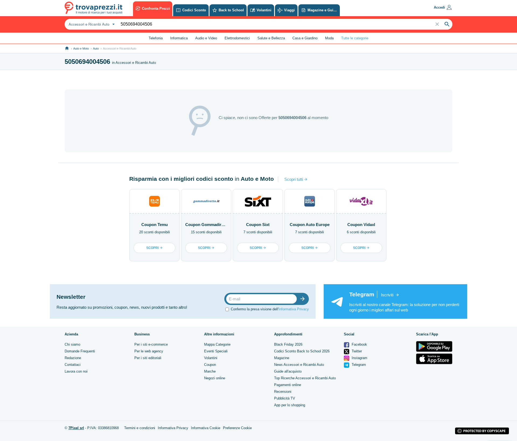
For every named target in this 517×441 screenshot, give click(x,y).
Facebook (359, 344)
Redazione (73, 358)
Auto (96, 48)
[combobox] (91, 24)
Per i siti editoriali (147, 358)
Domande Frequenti (80, 351)
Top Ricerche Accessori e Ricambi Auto (305, 378)
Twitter (356, 351)
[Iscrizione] (304, 299)
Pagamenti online (287, 385)
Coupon (210, 365)
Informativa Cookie (205, 428)
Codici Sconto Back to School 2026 (302, 351)
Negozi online (214, 378)
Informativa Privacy (293, 309)
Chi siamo (72, 344)
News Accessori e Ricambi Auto (299, 365)
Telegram (358, 365)
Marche (210, 371)
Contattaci (73, 365)
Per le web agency (148, 351)
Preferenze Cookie (237, 428)
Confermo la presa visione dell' (270, 309)
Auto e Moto (81, 48)
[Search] (447, 24)
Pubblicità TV (284, 398)
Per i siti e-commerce (151, 344)
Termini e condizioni (139, 428)
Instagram (359, 358)
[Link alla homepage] (67, 48)
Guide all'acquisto (288, 371)
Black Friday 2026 (288, 344)
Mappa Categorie (217, 344)
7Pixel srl (76, 428)
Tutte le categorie (354, 38)
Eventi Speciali (216, 351)
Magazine (281, 358)
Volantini (210, 358)
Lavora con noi (76, 371)
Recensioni (282, 392)
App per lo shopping (289, 405)
